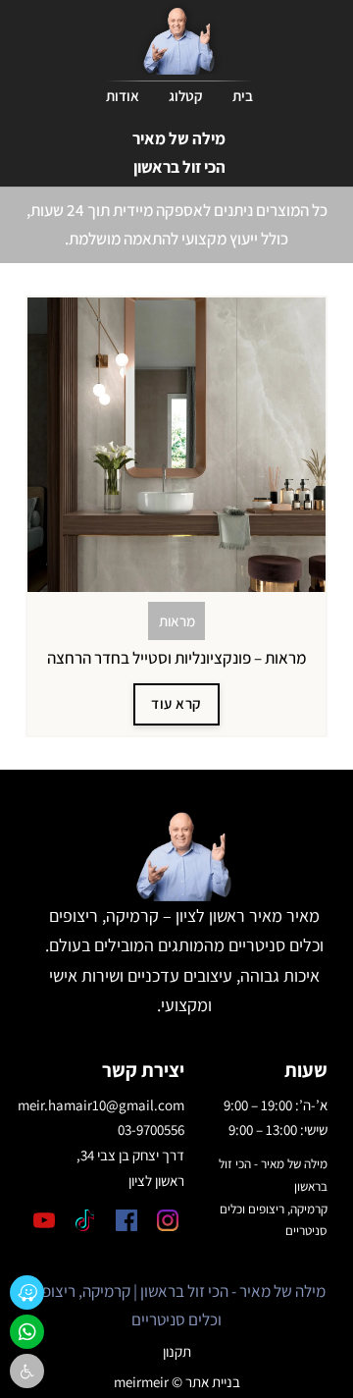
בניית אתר (212, 1381)
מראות (177, 621)
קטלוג (186, 95)
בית (242, 95)
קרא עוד (176, 703)
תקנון (177, 1351)
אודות (122, 95)
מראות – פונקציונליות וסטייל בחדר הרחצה (176, 658)
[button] (27, 1371)
